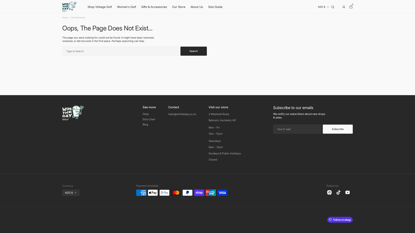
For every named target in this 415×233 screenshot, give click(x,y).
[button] (332, 7)
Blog (145, 124)
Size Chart (149, 119)
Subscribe (338, 129)
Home (65, 17)
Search (194, 51)
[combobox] (120, 51)
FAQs (146, 114)
